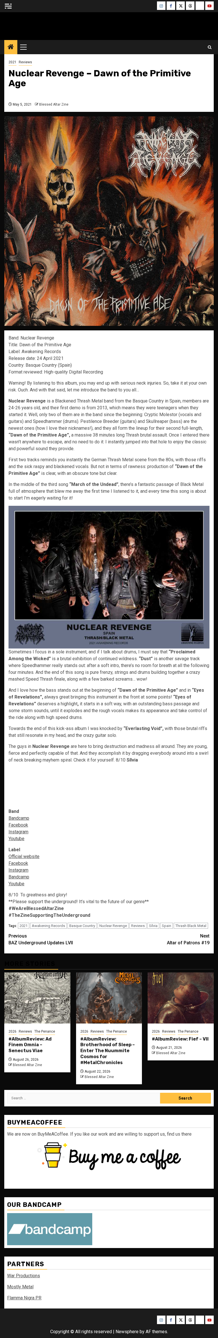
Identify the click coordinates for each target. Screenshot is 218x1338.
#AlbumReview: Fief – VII (180, 1039)
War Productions (23, 1275)
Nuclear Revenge (113, 926)
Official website (24, 856)
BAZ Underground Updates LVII (41, 939)
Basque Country (82, 926)
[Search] (209, 47)
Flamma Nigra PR (24, 1298)
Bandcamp (19, 818)
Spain (166, 926)
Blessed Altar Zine (109, 24)
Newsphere (127, 1331)
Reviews (25, 62)
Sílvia (153, 926)
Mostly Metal (20, 1286)
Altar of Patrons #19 (188, 939)
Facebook (18, 825)
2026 (12, 1031)
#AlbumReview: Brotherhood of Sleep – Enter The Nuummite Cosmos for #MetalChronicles (107, 1050)
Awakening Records (48, 926)
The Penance (44, 1031)
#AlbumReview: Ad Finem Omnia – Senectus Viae (30, 1045)
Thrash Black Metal (190, 926)
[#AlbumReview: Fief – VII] (181, 998)
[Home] (11, 47)
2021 (12, 62)
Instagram (18, 831)
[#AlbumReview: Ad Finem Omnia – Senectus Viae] (37, 998)
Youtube (16, 838)
